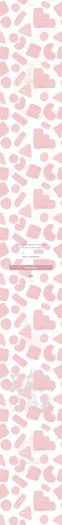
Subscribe (31, 267)
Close (31, 281)
